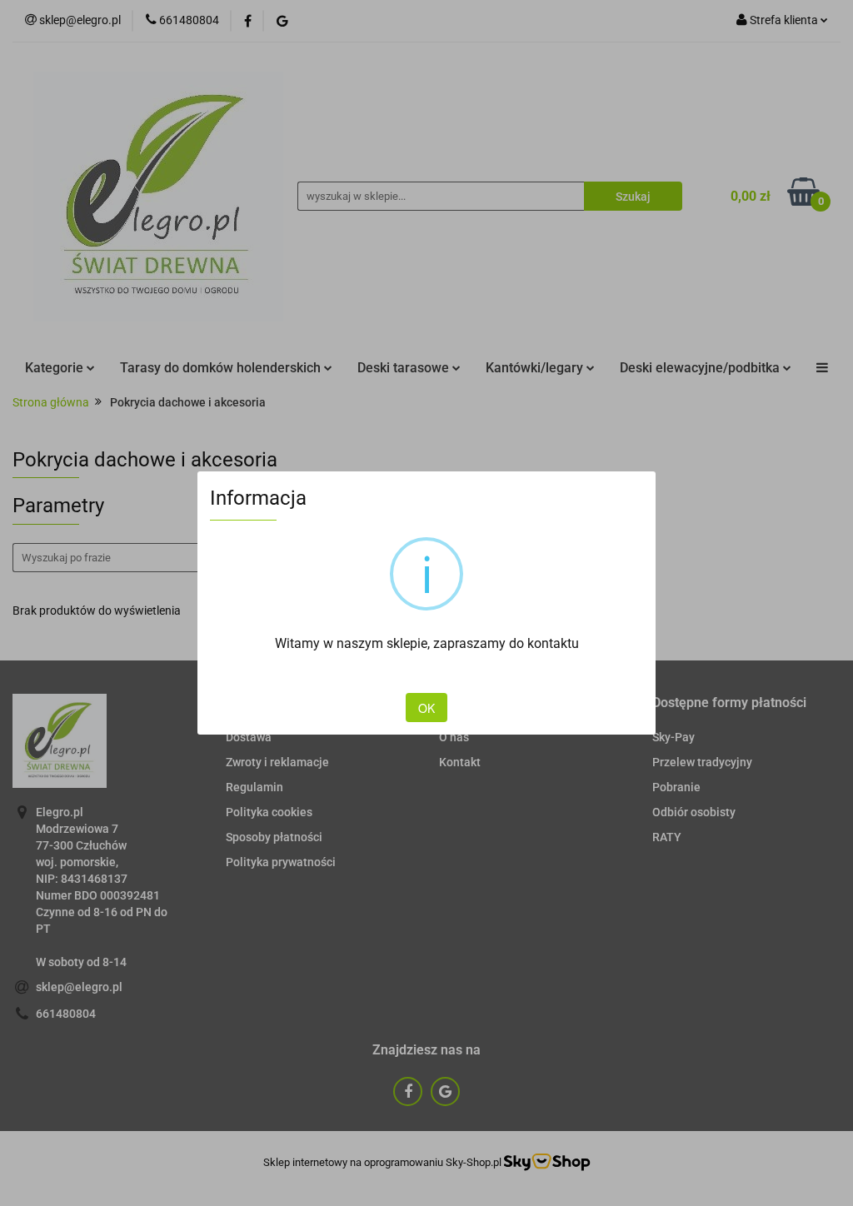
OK (426, 708)
